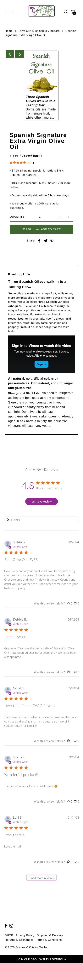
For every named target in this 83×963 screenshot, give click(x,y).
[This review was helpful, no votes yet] (68, 603)
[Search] (65, 11)
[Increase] (68, 216)
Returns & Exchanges (19, 939)
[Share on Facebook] (39, 241)
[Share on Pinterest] (52, 241)
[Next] (19, 54)
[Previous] (10, 54)
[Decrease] (59, 216)
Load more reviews (42, 878)
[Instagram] (11, 925)
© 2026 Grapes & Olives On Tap (26, 947)
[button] (41, 959)
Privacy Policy (25, 935)
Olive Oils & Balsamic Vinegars (39, 30)
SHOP (9, 935)
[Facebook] (6, 925)
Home (9, 30)
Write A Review (42, 501)
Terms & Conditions (49, 939)
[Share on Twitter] (45, 241)
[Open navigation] (9, 11)
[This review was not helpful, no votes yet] (75, 603)
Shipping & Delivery (50, 935)
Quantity (17, 216)
